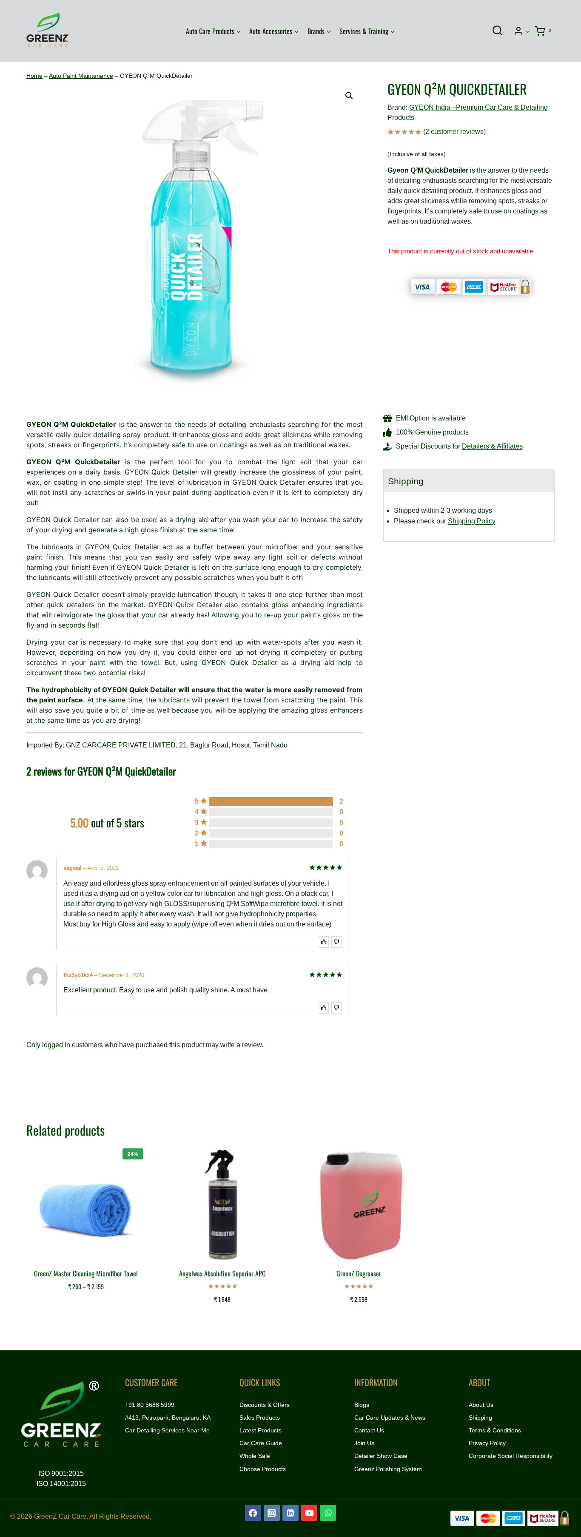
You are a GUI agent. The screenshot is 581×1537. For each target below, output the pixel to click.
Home (34, 76)
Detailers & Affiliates (492, 446)
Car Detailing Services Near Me (167, 1430)
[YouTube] (309, 1513)
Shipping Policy (472, 521)
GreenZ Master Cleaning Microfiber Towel (86, 1273)
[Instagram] (272, 1513)
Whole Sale (254, 1455)
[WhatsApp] (328, 1513)
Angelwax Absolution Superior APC (222, 1273)
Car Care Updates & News (389, 1417)
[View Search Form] (497, 31)
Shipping (480, 1417)
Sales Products (259, 1417)
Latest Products (260, 1430)
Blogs (361, 1404)
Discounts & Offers (264, 1404)
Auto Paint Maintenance (81, 76)
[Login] (521, 31)
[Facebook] (253, 1513)
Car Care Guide (260, 1443)
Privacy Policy (487, 1443)
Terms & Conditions (495, 1430)
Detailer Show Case (380, 1455)
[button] (527, 31)
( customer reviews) (454, 131)
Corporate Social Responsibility (511, 1455)
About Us (481, 1404)
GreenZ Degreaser (358, 1273)
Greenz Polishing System (388, 1469)
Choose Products (262, 1469)
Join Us (364, 1443)
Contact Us (369, 1430)
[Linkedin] (290, 1513)
